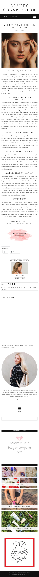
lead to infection (9, 124)
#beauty (7, 287)
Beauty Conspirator (19, 7)
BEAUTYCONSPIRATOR (21, 224)
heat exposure (20, 176)
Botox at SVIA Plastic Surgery (14, 143)
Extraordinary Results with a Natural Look (19, 277)
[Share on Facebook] (8, 284)
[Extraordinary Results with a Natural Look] (19, 268)
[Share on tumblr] (14, 284)
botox (13, 287)
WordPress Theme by (19, 575)
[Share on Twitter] (10, 284)
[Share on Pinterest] (13, 284)
